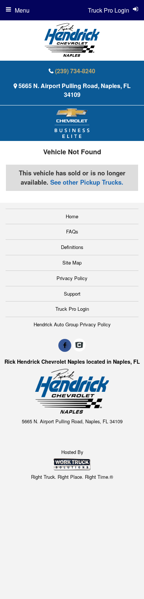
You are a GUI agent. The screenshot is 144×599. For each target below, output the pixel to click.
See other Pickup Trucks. (86, 182)
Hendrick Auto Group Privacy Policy (72, 324)
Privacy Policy (72, 278)
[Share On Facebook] (64, 345)
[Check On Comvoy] (79, 345)
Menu (22, 10)
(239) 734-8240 (75, 71)
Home (72, 216)
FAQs (72, 231)
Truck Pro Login (72, 308)
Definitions (72, 246)
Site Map (72, 262)
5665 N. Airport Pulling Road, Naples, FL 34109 (74, 90)
